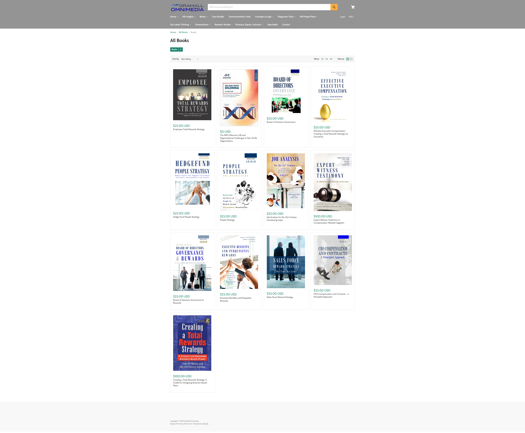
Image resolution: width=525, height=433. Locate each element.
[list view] (351, 59)
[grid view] (347, 59)
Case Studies (218, 16)
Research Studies (223, 24)
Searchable (272, 24)
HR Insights (188, 16)
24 (322, 59)
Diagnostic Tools (286, 16)
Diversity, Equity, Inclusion (248, 24)
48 (331, 59)
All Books (183, 32)
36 (327, 59)
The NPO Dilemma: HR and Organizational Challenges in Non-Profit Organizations (238, 138)
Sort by (175, 59)
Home (173, 16)
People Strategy (227, 220)
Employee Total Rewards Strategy (189, 129)
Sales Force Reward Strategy (280, 297)
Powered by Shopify (200, 424)
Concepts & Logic (263, 16)
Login (342, 16)
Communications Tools (240, 16)
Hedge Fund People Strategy (186, 217)
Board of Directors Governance (281, 122)
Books (203, 16)
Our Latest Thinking (179, 24)
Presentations (202, 24)
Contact (286, 24)
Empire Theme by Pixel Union (181, 424)
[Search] (334, 7)
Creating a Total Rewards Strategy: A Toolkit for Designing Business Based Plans (190, 383)
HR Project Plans (308, 16)
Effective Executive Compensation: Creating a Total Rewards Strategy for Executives (331, 134)
